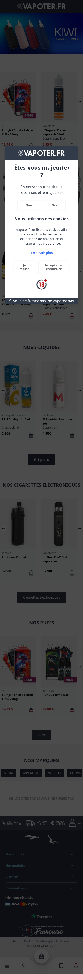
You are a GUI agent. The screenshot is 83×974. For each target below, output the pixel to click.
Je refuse (24, 267)
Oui (54, 205)
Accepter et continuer (54, 267)
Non (28, 205)
